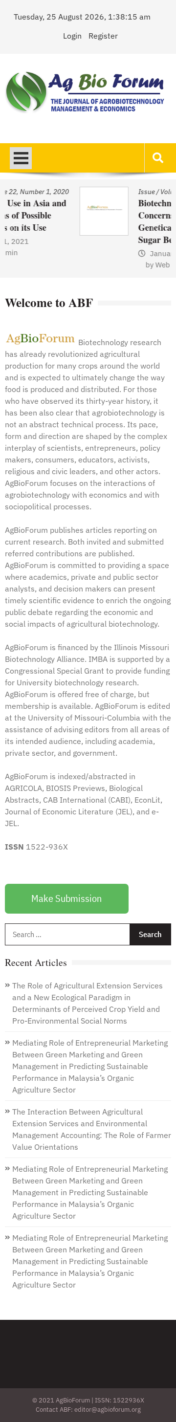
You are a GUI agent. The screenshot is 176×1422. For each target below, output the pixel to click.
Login (72, 36)
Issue (88, 191)
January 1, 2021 (118, 253)
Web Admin (116, 264)
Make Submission (66, 898)
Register (103, 36)
